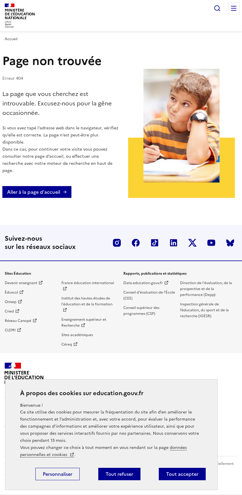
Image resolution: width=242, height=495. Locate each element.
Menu (234, 8)
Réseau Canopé (18, 320)
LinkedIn (173, 243)
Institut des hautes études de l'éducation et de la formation (86, 301)
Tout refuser (119, 474)
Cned (9, 311)
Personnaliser (57, 474)
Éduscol (11, 292)
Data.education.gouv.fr (143, 283)
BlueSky (230, 243)
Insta (117, 243)
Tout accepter (182, 474)
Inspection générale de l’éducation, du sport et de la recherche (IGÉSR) (204, 310)
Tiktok (155, 243)
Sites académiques (77, 335)
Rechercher (217, 8)
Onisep (11, 302)
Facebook (136, 243)
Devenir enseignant (21, 283)
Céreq (66, 344)
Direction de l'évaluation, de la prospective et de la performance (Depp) (206, 288)
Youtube (211, 243)
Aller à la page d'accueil (33, 192)
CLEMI (10, 330)
